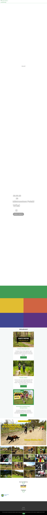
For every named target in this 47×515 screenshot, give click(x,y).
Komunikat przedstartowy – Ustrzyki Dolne (23, 407)
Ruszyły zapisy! (23, 377)
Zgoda (24, 513)
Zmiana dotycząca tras (23, 348)
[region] (23, 144)
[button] (23, 282)
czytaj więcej (23, 357)
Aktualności (23, 329)
